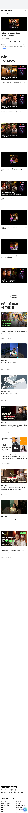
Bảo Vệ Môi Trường (5, 803)
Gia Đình (3, 807)
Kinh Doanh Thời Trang (21, 809)
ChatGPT (18, 803)
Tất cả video (4, 360)
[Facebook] (11, 792)
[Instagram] (18, 792)
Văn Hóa (18, 812)
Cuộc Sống (3, 801)
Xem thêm (3, 48)
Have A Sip (3, 329)
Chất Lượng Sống (5, 805)
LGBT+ (2, 809)
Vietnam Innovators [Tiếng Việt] (8, 454)
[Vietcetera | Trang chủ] (8, 10)
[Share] (14, 41)
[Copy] (24, 41)
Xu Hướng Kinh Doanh (20, 805)
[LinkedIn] (15, 792)
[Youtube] (22, 792)
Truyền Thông (19, 807)
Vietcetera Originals (5, 391)
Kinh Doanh (18, 801)
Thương (2, 811)
